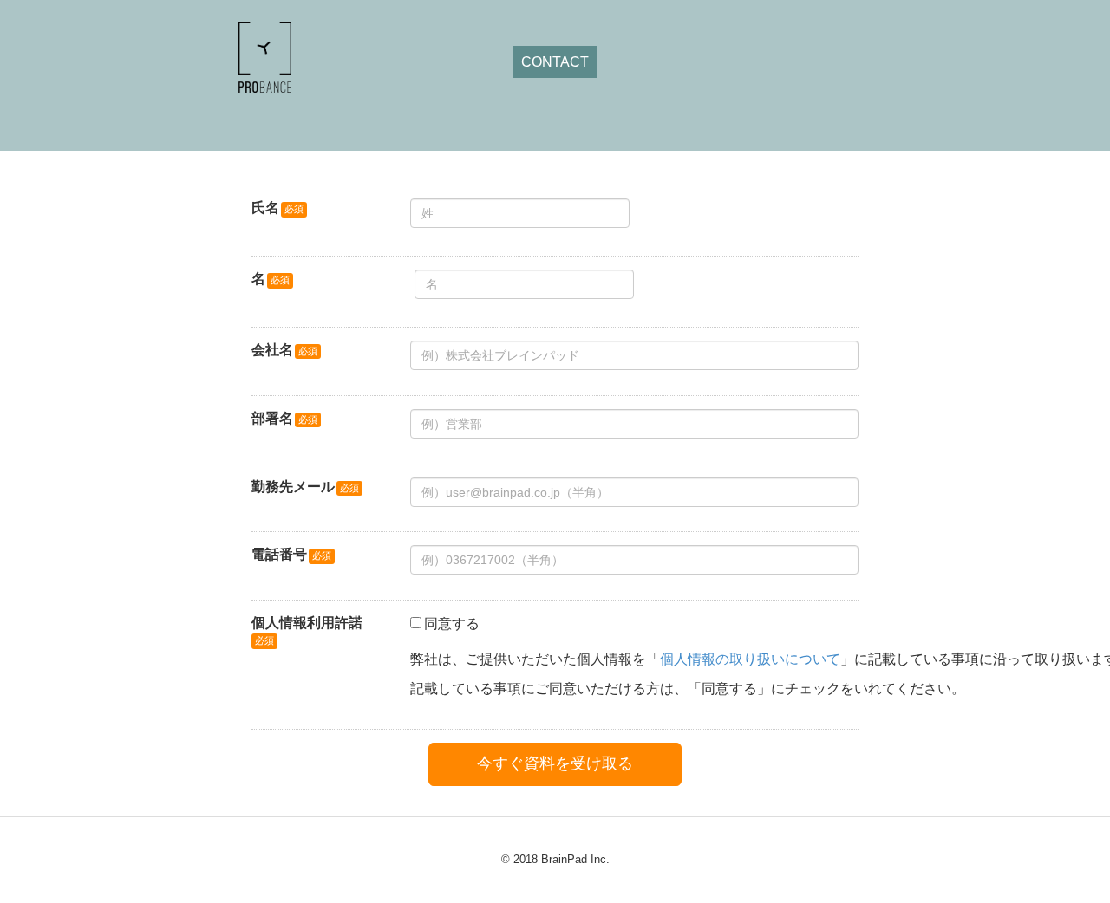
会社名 (272, 349)
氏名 (265, 207)
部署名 (272, 418)
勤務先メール (293, 486)
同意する (452, 623)
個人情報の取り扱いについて (750, 659)
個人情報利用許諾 (306, 622)
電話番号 (279, 554)
